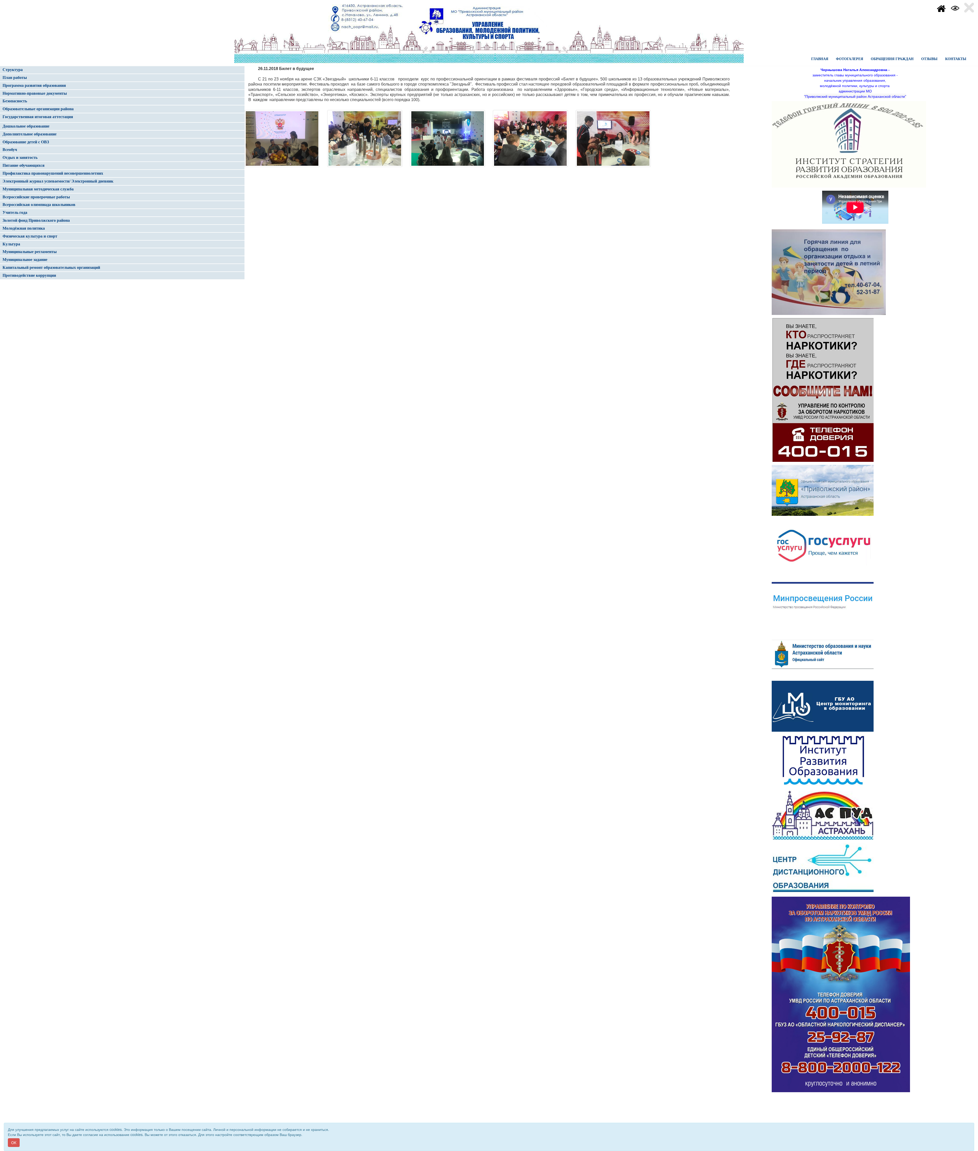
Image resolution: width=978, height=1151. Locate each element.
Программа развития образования (34, 85)
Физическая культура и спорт (30, 236)
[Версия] (955, 7)
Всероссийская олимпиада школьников (39, 204)
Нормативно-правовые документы (35, 93)
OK (13, 1142)
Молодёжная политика (24, 228)
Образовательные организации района (38, 109)
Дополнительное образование (30, 134)
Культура (11, 244)
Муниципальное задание (25, 259)
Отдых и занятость (20, 157)
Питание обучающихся (24, 165)
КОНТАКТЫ (955, 59)
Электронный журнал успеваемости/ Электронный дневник (58, 181)
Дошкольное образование (26, 126)
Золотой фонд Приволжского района (36, 220)
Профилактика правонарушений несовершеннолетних (53, 173)
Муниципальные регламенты (30, 251)
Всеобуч (10, 149)
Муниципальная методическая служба (38, 189)
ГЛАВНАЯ (819, 59)
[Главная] (941, 7)
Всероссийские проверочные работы (36, 197)
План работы (15, 77)
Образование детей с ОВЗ (26, 142)
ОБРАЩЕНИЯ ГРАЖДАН (892, 59)
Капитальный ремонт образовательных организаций (51, 267)
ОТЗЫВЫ (929, 59)
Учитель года (15, 212)
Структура (13, 69)
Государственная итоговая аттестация (38, 117)
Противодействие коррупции (29, 275)
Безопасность (15, 101)
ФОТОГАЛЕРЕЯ (849, 59)
